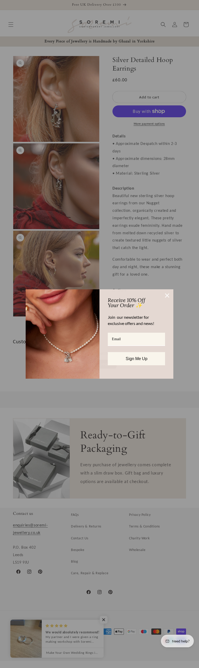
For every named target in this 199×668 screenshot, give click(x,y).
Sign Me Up (136, 358)
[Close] (167, 295)
